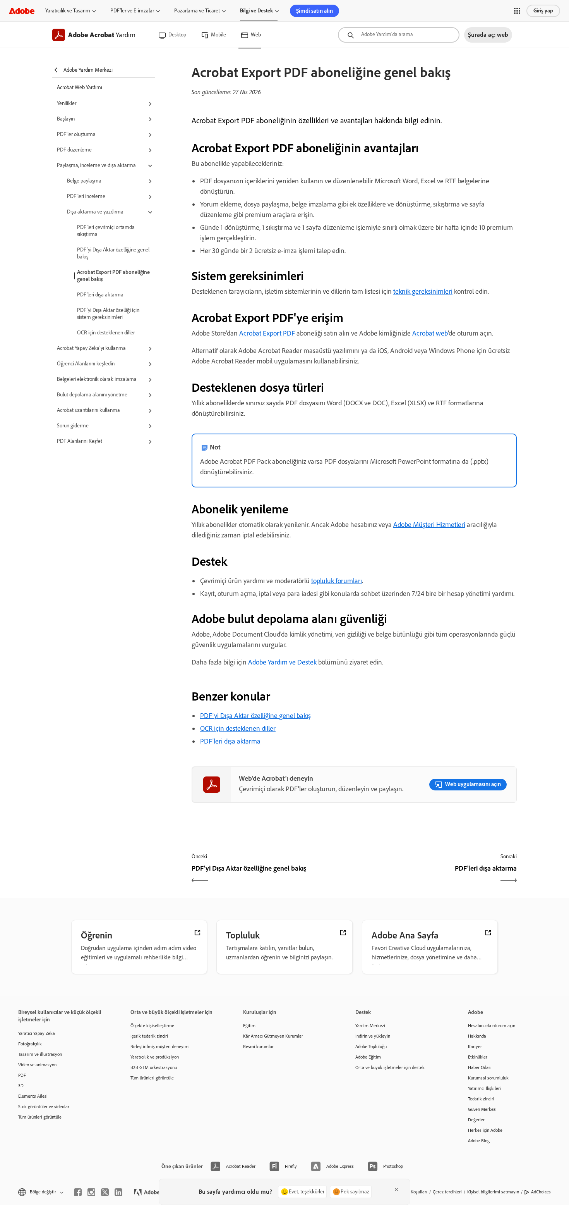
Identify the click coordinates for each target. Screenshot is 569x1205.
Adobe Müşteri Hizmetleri (429, 524)
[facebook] (78, 1192)
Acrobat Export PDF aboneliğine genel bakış (113, 275)
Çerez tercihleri (447, 1192)
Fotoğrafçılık (30, 1044)
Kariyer (475, 1046)
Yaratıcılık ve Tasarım (67, 10)
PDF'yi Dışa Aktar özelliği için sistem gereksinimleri (108, 313)
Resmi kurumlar (258, 1046)
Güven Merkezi (482, 1109)
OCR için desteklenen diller (106, 332)
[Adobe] (22, 10)
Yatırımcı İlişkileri (484, 1088)
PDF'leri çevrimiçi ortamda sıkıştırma (106, 231)
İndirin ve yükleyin (372, 1036)
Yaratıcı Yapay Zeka (36, 1033)
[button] (517, 11)
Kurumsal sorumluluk (488, 1078)
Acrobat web (430, 333)
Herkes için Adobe (485, 1130)
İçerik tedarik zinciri (149, 1036)
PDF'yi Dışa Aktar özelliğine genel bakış (113, 253)
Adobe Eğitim (368, 1057)
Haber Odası (480, 1067)
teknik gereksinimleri (422, 291)
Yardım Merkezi (370, 1025)
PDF (22, 1075)
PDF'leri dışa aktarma (100, 294)
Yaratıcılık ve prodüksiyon (154, 1057)
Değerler (476, 1119)
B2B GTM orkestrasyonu (153, 1067)
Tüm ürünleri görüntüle (40, 1117)
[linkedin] (118, 1192)
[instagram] (91, 1192)
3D (21, 1085)
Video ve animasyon (37, 1064)
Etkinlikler (477, 1057)
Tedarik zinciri (481, 1099)
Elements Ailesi (33, 1096)
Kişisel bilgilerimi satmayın (493, 1192)
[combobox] (398, 35)
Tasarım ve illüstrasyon (40, 1054)
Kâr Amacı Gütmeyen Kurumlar (273, 1036)
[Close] (396, 1189)
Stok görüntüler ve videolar (43, 1106)
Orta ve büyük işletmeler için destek (390, 1067)
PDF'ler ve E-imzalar (132, 10)
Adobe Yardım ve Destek (282, 662)
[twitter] (105, 1192)
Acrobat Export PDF (267, 333)
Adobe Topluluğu (371, 1046)
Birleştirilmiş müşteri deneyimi (160, 1046)
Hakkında (477, 1036)
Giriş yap (543, 10)
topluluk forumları (336, 581)
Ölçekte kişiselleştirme (152, 1025)
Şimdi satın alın (314, 10)
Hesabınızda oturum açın (491, 1025)
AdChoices (541, 1192)
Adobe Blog (479, 1140)
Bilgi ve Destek (256, 10)
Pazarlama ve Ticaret (197, 10)
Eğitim (249, 1025)
